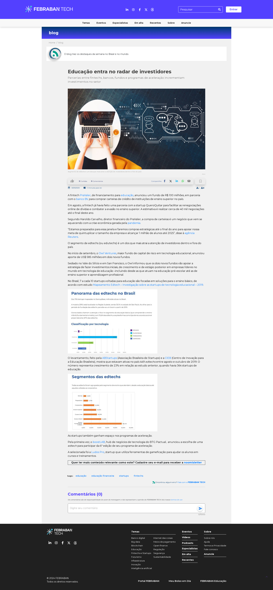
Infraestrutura (138, 560)
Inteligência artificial (141, 568)
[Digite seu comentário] (133, 508)
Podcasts (187, 543)
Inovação (136, 564)
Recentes (188, 560)
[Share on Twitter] (171, 181)
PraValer (85, 195)
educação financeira (102, 475)
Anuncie (209, 554)
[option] (81, 476)
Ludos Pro (97, 452)
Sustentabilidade (162, 557)
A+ (202, 188)
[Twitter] (146, 9)
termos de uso (176, 500)
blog (60, 42)
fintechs (138, 475)
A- (197, 188)
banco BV (82, 199)
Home (52, 42)
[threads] (152, 9)
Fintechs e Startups (141, 553)
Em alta (186, 554)
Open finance (160, 545)
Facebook (165, 181)
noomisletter (193, 462)
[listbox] (136, 476)
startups (124, 475)
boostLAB (99, 442)
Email (189, 181)
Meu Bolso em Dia (180, 580)
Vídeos (186, 537)
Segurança (159, 553)
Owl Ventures (107, 253)
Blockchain (137, 545)
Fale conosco (211, 549)
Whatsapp (183, 181)
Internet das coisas (163, 538)
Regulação (159, 549)
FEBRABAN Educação (213, 580)
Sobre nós (209, 538)
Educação (136, 549)
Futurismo (136, 557)
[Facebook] (139, 9)
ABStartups (109, 357)
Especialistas (190, 548)
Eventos (187, 531)
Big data (135, 541)
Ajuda (207, 541)
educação (127, 195)
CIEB (168, 357)
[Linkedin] (127, 9)
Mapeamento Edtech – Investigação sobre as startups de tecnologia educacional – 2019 (148, 284)
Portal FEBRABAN (148, 580)
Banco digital (138, 538)
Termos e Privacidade (215, 545)
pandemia (134, 223)
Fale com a (191, 482)
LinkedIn (177, 181)
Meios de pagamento (164, 541)
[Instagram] (133, 9)
